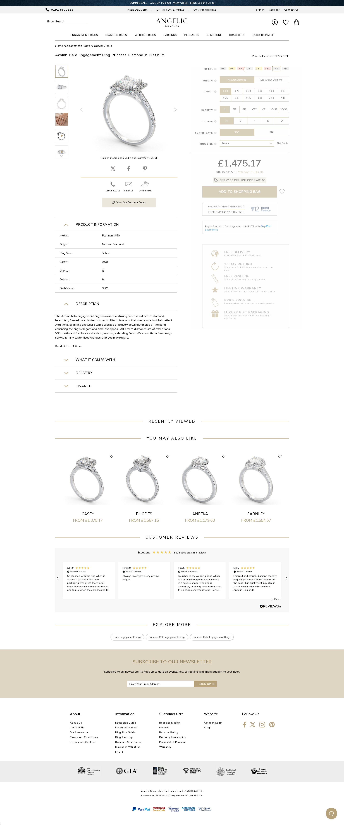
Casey (88, 514)
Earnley (256, 514)
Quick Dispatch (263, 35)
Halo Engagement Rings (127, 637)
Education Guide (125, 722)
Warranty (165, 747)
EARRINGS (170, 35)
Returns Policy (168, 732)
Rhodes (144, 514)
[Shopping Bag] (296, 22)
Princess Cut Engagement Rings (167, 637)
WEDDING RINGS (145, 35)
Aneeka (200, 514)
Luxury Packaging (126, 727)
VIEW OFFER (180, 3)
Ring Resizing (124, 737)
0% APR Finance (205, 9)
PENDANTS (191, 35)
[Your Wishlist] (285, 22)
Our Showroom (79, 732)
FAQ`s (119, 752)
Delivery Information (172, 737)
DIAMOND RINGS (116, 35)
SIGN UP (207, 683)
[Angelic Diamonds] (172, 26)
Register (274, 9)
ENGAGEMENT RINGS (84, 35)
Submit (84, 21)
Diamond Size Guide (128, 742)
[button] (57, 578)
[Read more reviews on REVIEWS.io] (270, 607)
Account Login (213, 722)
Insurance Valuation (127, 747)
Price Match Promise (172, 742)
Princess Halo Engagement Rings (212, 637)
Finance (164, 727)
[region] (172, 578)
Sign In (260, 9)
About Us (76, 722)
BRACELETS (237, 35)
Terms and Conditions (84, 737)
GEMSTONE (214, 35)
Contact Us (291, 9)
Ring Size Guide (125, 732)
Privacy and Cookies (83, 742)
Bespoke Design (169, 722)
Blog (207, 727)
